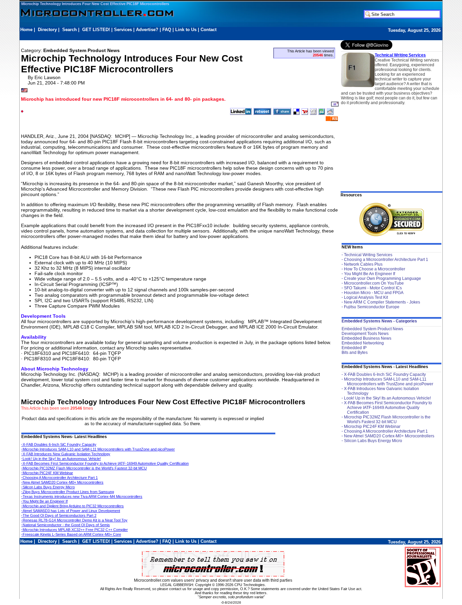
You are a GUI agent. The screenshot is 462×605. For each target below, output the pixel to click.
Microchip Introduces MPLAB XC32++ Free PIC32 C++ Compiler (74, 530)
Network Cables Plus (363, 264)
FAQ (166, 29)
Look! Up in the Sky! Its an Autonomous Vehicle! (61, 459)
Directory (47, 29)
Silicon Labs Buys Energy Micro (48, 487)
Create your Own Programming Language (382, 278)
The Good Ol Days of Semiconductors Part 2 (58, 515)
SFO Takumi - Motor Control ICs (373, 288)
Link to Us (186, 29)
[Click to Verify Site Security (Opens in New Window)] (392, 219)
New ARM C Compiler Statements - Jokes (382, 302)
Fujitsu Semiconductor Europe (371, 307)
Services (123, 29)
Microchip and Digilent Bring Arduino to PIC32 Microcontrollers (72, 506)
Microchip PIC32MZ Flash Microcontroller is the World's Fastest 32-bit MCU (84, 468)
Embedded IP (354, 347)
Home (26, 29)
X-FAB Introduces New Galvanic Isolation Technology (65, 454)
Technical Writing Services (400, 55)
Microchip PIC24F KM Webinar (47, 473)
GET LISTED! (96, 29)
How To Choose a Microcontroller (374, 269)
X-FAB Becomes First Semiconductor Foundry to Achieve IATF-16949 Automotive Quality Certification (105, 463)
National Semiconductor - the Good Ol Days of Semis (65, 525)
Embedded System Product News (372, 328)
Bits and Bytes (355, 352)
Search (69, 29)
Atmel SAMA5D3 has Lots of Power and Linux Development (70, 511)
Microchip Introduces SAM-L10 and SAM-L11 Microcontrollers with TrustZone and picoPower (98, 449)
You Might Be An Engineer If (369, 273)
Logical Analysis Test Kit (366, 297)
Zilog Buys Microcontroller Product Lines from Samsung (67, 492)
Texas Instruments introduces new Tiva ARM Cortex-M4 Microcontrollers (81, 496)
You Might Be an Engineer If (44, 501)
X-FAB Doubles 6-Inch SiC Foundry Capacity (58, 444)
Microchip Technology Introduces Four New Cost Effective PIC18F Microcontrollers (95, 4)
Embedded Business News (366, 338)
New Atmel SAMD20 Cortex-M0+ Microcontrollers (62, 482)
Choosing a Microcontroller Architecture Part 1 (386, 259)
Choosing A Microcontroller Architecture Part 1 (59, 478)
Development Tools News (365, 333)
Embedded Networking (363, 343)
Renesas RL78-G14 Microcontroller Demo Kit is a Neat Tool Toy (74, 520)
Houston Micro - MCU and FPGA (373, 292)
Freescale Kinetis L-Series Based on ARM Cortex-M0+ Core (71, 534)
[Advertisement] (143, 36)
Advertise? (147, 29)
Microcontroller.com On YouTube (374, 283)
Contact (208, 29)
